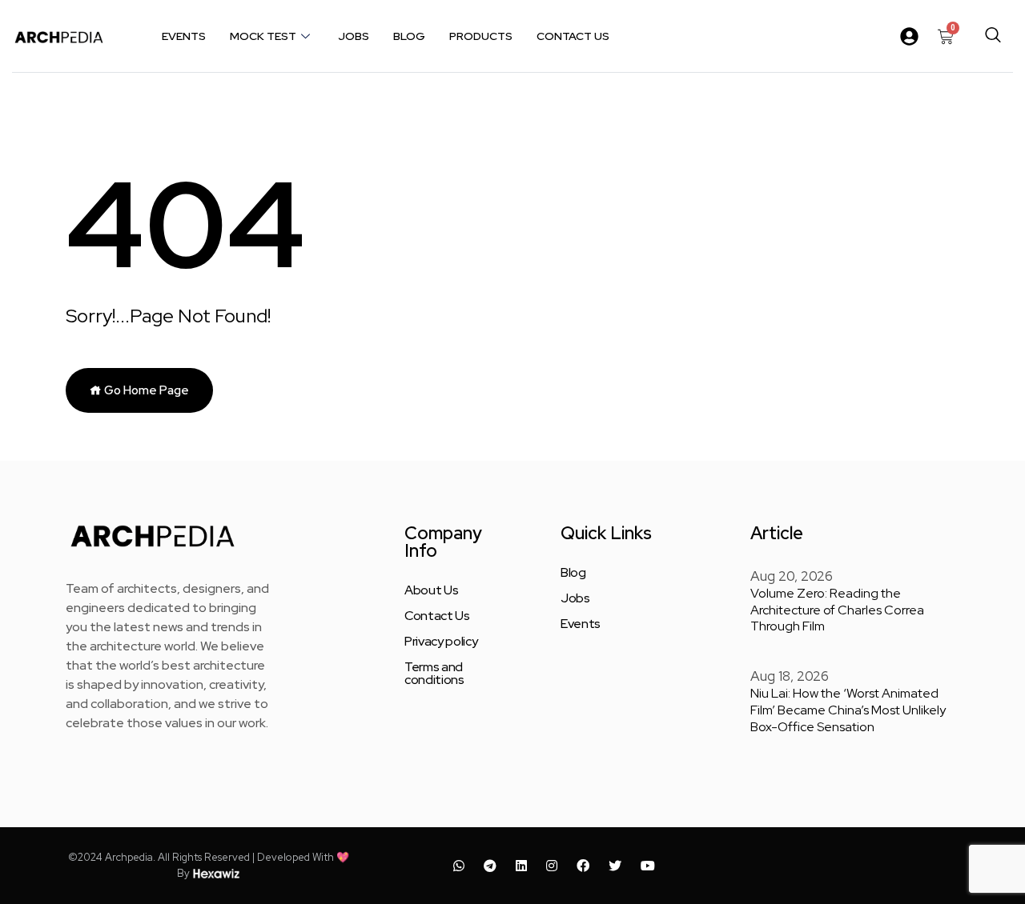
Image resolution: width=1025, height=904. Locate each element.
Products (480, 36)
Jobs (353, 36)
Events (184, 36)
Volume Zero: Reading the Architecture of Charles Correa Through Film (837, 610)
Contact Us (573, 36)
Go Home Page (145, 390)
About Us (431, 590)
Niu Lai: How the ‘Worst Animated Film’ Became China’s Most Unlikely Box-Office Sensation (848, 710)
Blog (409, 36)
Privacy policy (441, 641)
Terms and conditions (434, 673)
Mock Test (263, 36)
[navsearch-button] (993, 36)
